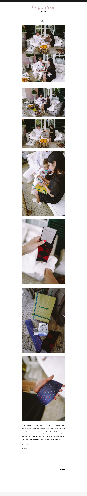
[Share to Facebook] (26, 444)
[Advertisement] (25, 481)
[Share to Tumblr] (29, 444)
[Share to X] (25, 444)
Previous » (62, 469)
